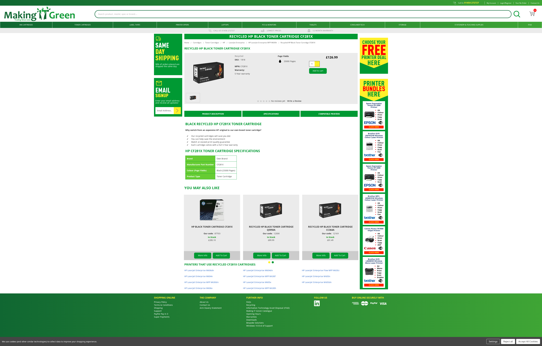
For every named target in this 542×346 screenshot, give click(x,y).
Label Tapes (135, 25)
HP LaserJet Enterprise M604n (198, 276)
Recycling (250, 305)
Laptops (225, 25)
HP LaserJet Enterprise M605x (257, 282)
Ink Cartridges (26, 25)
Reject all (508, 341)
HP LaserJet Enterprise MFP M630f (259, 276)
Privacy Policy (160, 302)
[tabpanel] (212, 227)
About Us (204, 302)
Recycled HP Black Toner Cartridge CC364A (330, 228)
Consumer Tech (357, 25)
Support (158, 311)
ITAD (530, 25)
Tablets (313, 25)
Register (508, 3)
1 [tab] (269, 262)
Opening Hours (253, 314)
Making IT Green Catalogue (259, 311)
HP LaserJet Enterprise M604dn (258, 270)
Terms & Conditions (163, 305)
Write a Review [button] (294, 101)
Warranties (251, 316)
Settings (493, 341)
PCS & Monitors (269, 25)
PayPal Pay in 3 (161, 314)
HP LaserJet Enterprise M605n (316, 276)
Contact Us (535, 3)
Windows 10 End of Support (259, 325)
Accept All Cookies (528, 341)
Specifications (271, 113)
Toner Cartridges (83, 25)
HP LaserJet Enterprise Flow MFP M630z (320, 270)
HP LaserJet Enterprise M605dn (317, 282)
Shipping (158, 308)
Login (502, 3)
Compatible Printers (329, 113)
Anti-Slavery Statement (211, 308)
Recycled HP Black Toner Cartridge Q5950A (271, 228)
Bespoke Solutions (255, 322)
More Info (202, 255)
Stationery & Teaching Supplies (469, 25)
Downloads (251, 319)
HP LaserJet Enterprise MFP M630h (259, 288)
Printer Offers (182, 25)
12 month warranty (323, 30)
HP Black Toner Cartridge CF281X (212, 226)
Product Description (213, 113)
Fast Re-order (521, 3)
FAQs (248, 302)
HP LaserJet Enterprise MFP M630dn (201, 282)
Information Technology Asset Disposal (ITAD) (268, 308)
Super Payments (162, 316)
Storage (402, 25)
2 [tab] (273, 262)
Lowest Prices (274, 30)
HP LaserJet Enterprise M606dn (199, 270)
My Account (491, 3)
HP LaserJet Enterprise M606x (198, 288)
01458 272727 (468, 3)
